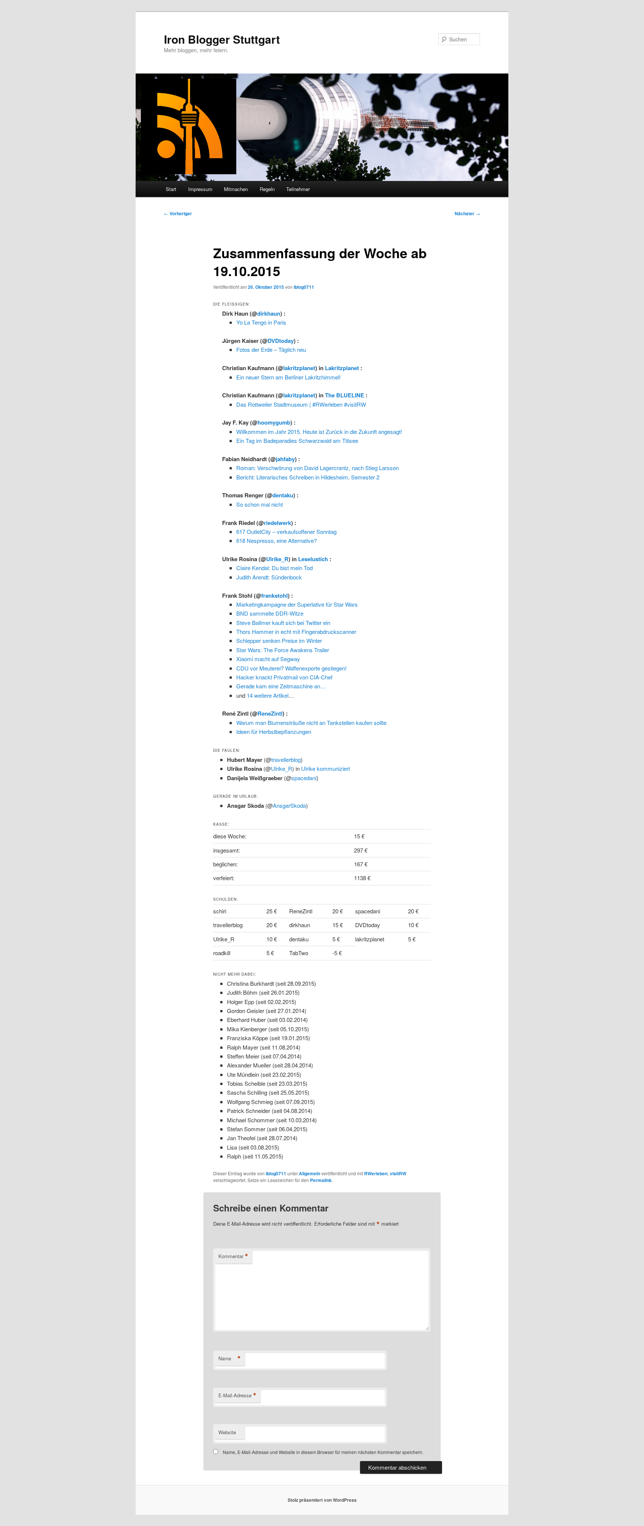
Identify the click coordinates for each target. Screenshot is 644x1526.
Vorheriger (178, 213)
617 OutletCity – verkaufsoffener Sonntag (286, 531)
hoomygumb (274, 422)
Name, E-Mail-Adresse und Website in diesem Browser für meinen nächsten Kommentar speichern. (323, 1452)
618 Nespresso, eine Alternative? (276, 540)
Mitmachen (236, 189)
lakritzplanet (299, 368)
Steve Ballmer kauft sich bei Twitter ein (283, 622)
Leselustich (313, 559)
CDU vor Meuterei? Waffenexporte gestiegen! (291, 668)
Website (227, 1432)
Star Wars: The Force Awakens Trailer (282, 650)
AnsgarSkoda (289, 805)
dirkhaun (268, 313)
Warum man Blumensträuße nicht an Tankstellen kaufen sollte (311, 722)
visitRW (398, 1173)
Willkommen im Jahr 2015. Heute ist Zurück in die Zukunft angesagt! (319, 431)
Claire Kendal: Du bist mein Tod (274, 568)
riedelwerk (277, 523)
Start (171, 189)
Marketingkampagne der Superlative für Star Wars (297, 604)
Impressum (200, 189)
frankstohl (274, 595)
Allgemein (309, 1173)
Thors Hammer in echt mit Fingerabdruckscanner (296, 631)
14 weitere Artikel (267, 695)
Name (229, 1358)
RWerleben (376, 1173)
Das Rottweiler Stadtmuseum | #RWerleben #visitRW (301, 404)
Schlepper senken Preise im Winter (279, 640)
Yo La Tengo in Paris (261, 322)
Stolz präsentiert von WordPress (322, 1500)
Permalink (321, 1180)
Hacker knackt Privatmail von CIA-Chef (284, 677)
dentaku (282, 495)
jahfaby (285, 459)
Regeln (267, 189)
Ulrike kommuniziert (325, 768)
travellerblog (286, 759)
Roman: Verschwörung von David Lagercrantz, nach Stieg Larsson (317, 468)
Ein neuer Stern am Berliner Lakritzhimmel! (288, 377)
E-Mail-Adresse (237, 1395)
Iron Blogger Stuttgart (222, 39)
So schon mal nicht (259, 504)
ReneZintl (270, 713)
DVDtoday (281, 341)
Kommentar (233, 1256)
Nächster (467, 213)
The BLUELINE (344, 395)
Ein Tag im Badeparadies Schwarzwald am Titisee (297, 440)
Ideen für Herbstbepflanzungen (273, 731)
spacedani (303, 778)
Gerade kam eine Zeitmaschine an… (281, 686)
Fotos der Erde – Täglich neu (271, 349)
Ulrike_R (277, 559)
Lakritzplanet (342, 368)
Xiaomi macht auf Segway (268, 659)
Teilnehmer (298, 189)
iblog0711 (304, 287)
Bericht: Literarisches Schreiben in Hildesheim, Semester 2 (307, 477)
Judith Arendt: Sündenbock (269, 577)
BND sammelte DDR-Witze (269, 613)
